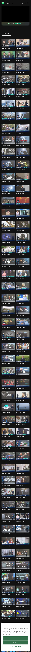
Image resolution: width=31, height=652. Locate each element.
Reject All (15, 642)
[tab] (6, 33)
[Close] (28, 624)
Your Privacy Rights (15, 646)
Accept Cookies (15, 638)
